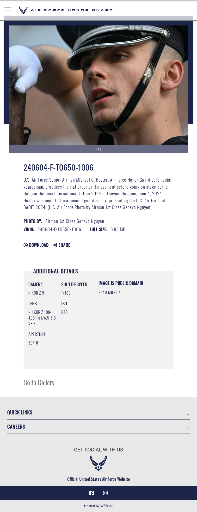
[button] (8, 10)
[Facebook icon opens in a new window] (91, 493)
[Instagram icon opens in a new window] (105, 493)
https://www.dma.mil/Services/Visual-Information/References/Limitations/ (127, 360)
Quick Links (19, 412)
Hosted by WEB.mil (98, 506)
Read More (108, 292)
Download (38, 245)
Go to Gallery (39, 382)
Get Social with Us (98, 450)
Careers (16, 426)
